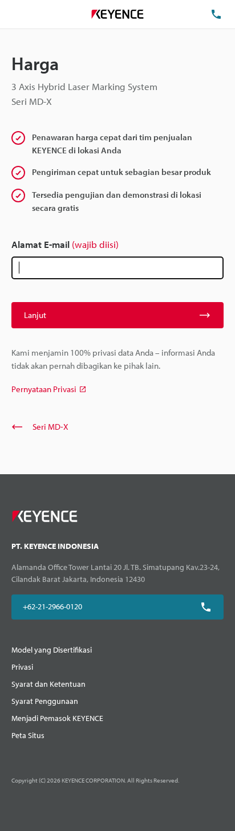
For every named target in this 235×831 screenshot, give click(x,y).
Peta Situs (27, 735)
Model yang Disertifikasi (51, 650)
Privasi (22, 667)
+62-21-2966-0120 (52, 606)
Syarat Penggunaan (44, 701)
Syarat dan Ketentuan (48, 684)
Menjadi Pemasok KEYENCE (57, 718)
